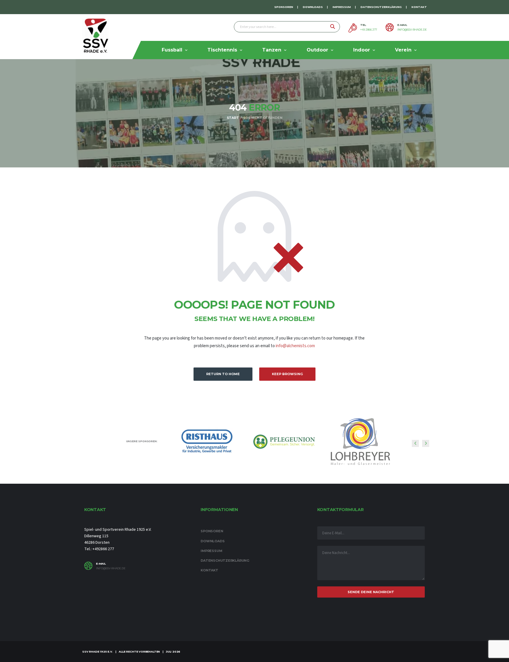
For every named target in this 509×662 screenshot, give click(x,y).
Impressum (342, 7)
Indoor (361, 50)
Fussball (172, 50)
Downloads (313, 7)
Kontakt (419, 7)
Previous (415, 443)
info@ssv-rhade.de (412, 29)
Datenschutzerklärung (381, 7)
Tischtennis (222, 50)
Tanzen (271, 50)
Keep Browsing (287, 374)
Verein (403, 50)
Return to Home (223, 374)
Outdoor (317, 50)
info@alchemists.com (295, 346)
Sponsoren (283, 7)
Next (425, 443)
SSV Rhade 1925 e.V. (97, 651)
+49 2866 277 (368, 29)
